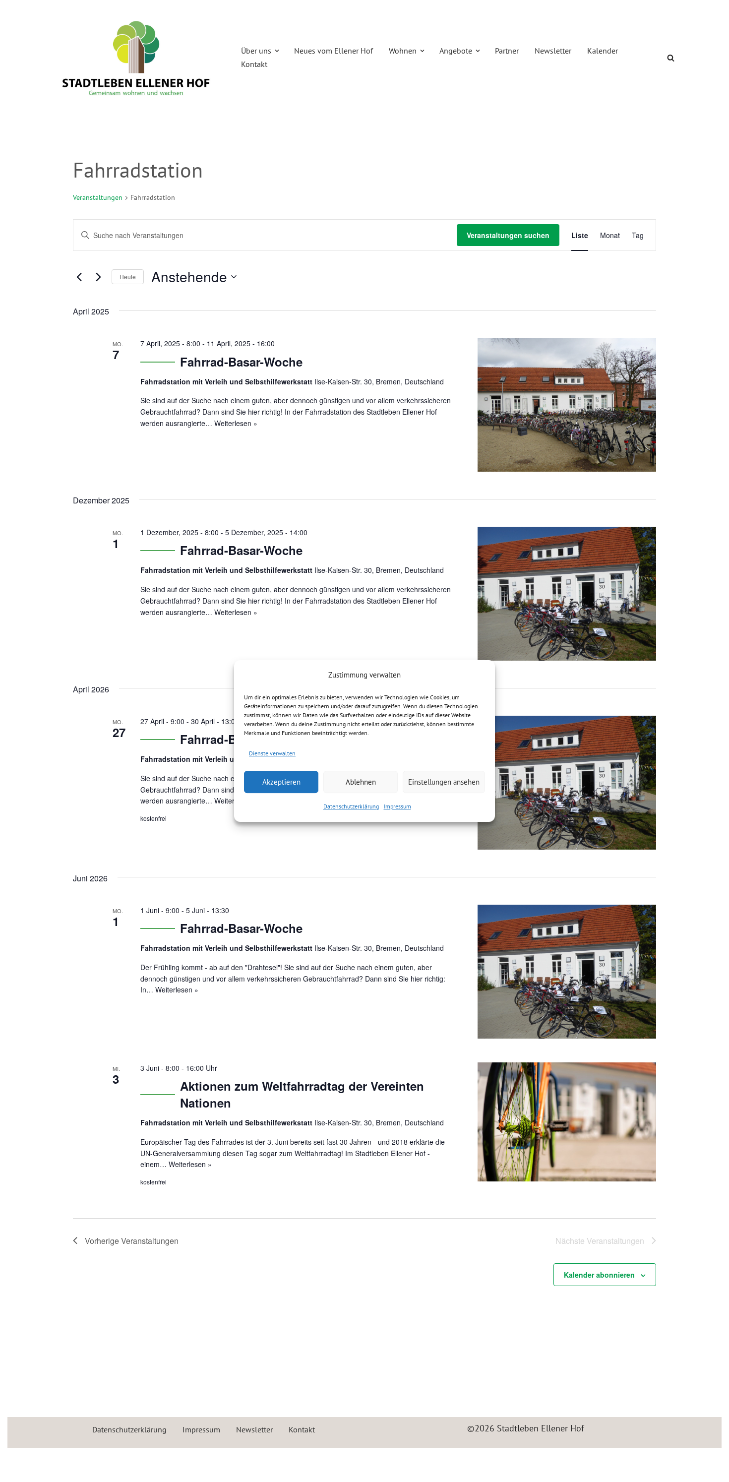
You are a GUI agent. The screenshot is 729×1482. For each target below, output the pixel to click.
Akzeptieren (281, 782)
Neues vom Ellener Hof (333, 51)
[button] (277, 51)
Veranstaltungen (97, 197)
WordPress (157, 1461)
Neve (59, 1461)
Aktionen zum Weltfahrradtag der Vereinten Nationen (302, 1094)
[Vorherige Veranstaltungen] (79, 277)
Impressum (397, 806)
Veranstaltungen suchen (508, 235)
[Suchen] (670, 58)
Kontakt (254, 64)
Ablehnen (361, 782)
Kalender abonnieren (599, 1275)
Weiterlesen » (235, 423)
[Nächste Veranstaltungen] (98, 277)
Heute (128, 276)
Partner (507, 51)
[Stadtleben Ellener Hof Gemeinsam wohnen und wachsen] (136, 58)
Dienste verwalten (272, 753)
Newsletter (553, 51)
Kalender (602, 51)
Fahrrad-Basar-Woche (241, 361)
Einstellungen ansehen (444, 782)
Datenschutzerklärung (351, 806)
